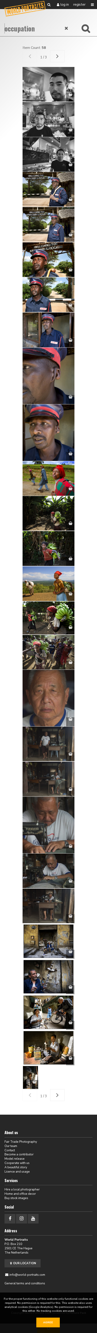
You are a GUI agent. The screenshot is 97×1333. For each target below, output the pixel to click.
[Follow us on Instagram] (21, 1218)
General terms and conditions (25, 1283)
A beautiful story (16, 1167)
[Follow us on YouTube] (33, 1218)
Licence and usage (17, 1171)
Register (79, 4)
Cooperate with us (17, 1163)
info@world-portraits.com (27, 1275)
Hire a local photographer (22, 1189)
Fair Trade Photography (21, 1142)
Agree (48, 1322)
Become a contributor (19, 1154)
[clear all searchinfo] (66, 28)
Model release (15, 1159)
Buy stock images (16, 1198)
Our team (11, 1146)
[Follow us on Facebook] (10, 1218)
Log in (64, 4)
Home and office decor (20, 1194)
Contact (10, 1150)
